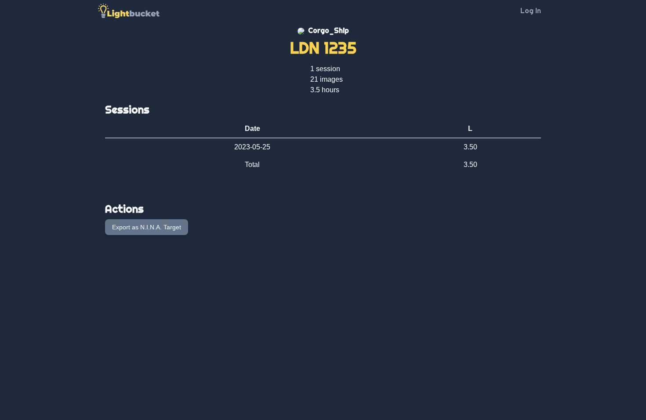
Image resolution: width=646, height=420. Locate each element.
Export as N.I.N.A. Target (146, 227)
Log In (530, 10)
